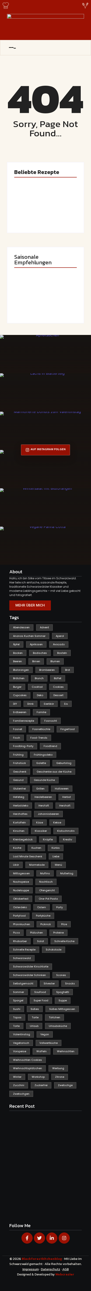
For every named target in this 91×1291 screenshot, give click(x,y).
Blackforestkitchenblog (42, 1258)
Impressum (30, 1269)
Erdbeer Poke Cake (28, 214)
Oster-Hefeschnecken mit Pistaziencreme (61, 211)
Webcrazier (64, 1274)
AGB (65, 1269)
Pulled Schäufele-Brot (57, 303)
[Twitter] (39, 1238)
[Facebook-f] (27, 1238)
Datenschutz (50, 1269)
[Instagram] (64, 1238)
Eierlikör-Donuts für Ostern (26, 303)
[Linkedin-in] (51, 1238)
